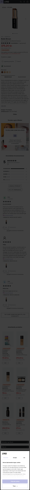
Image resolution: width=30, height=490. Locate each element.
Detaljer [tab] (15, 457)
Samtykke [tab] (5, 457)
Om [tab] (24, 457)
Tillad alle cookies (15, 481)
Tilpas (14, 486)
